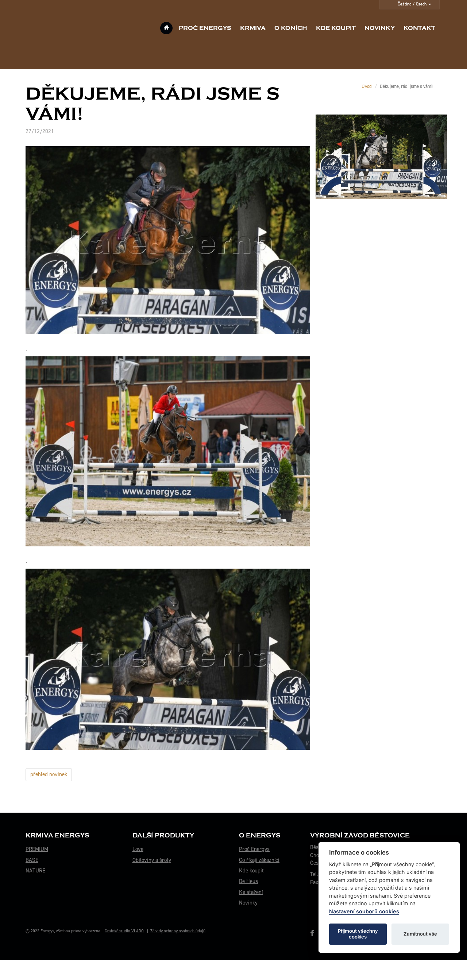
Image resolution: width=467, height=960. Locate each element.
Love (137, 849)
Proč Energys (254, 849)
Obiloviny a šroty (151, 860)
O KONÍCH (290, 28)
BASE (32, 860)
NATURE (35, 870)
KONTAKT (419, 28)
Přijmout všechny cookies (358, 934)
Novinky (248, 902)
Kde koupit (251, 870)
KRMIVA (253, 28)
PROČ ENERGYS (205, 28)
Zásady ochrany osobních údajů (177, 931)
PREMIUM (37, 849)
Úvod (367, 86)
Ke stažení (251, 892)
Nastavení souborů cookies (364, 911)
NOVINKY (379, 28)
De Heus (248, 881)
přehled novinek (48, 774)
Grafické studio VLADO (124, 931)
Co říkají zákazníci (259, 860)
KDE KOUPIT (336, 28)
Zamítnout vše (420, 934)
